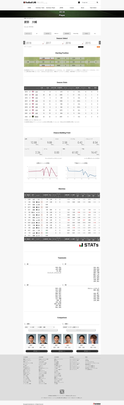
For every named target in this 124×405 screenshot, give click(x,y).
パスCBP (72, 195)
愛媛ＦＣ (56, 377)
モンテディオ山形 (42, 364)
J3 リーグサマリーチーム (75, 366)
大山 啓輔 (58, 298)
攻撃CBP (67, 195)
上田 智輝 (58, 269)
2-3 (39, 209)
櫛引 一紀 (96, 274)
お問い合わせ (72, 395)
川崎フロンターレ (26, 369)
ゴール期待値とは (88, 369)
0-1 (39, 207)
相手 (33, 195)
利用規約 (50, 395)
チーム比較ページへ (43, 330)
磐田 (34, 209)
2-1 (39, 199)
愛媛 (34, 207)
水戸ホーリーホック (27, 360)
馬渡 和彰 (96, 271)
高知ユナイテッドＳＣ (58, 378)
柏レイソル (25, 364)
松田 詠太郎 (57, 303)
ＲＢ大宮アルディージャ (43, 368)
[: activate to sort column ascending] (28, 88)
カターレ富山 (41, 374)
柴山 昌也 (58, 307)
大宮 (36, 91)
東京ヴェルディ (26, 366)
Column (72, 7)
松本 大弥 (58, 288)
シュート (71, 87)
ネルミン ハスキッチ (93, 288)
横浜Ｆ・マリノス (26, 370)
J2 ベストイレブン (73, 365)
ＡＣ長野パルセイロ (58, 365)
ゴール (65, 87)
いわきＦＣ (41, 365)
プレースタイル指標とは (90, 365)
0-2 (39, 202)
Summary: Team (40, 7)
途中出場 (53, 87)
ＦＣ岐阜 (56, 368)
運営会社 (68, 395)
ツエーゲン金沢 (57, 366)
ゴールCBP (98, 194)
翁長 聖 (59, 300)
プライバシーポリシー (61, 395)
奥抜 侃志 (58, 297)
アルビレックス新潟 (42, 373)
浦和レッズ (25, 361)
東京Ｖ (33, 212)
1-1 (39, 212)
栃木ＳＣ (56, 360)
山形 (34, 233)
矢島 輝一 (96, 293)
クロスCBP (77, 194)
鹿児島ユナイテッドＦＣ (59, 382)
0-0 (39, 204)
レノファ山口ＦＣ (57, 374)
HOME (29, 7)
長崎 (34, 235)
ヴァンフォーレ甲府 (42, 372)
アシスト (83, 87)
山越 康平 (96, 279)
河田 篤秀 (96, 297)
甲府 (34, 202)
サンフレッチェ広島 (27, 381)
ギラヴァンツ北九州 (58, 379)
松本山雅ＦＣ (56, 364)
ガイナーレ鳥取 (57, 373)
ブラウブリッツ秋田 (42, 363)
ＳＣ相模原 (56, 363)
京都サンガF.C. (26, 374)
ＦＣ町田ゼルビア (26, 368)
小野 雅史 (58, 305)
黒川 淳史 (58, 295)
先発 (47, 87)
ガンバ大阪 (25, 375)
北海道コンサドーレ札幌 (43, 359)
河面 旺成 (96, 269)
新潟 (34, 215)
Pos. (50, 195)
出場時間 (59, 87)
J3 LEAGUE (56, 357)
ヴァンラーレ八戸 (42, 360)
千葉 (34, 225)
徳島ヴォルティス (42, 378)
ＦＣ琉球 (56, 383)
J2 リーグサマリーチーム (75, 363)
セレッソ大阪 (25, 377)
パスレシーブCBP (88, 194)
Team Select (93, 7)
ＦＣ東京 (25, 365)
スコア (38, 195)
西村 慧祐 (96, 276)
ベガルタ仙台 (41, 361)
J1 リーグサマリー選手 (74, 360)
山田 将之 (96, 281)
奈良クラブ (56, 372)
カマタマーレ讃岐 (57, 375)
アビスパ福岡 (25, 382)
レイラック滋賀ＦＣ (58, 369)
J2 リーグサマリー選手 (74, 364)
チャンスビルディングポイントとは (53, 158)
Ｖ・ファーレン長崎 (27, 383)
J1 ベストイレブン (73, 361)
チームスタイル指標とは (90, 366)
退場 (95, 87)
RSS (98, 46)
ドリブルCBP (83, 194)
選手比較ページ (36, 351)
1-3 (39, 222)
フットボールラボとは (89, 361)
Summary (72, 357)
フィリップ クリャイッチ (54, 272)
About (82, 7)
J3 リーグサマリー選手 (74, 368)
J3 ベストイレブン (73, 369)
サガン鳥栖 (41, 381)
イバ (98, 291)
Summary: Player (50, 7)
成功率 (77, 87)
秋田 (34, 204)
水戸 (34, 199)
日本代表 (87, 360)
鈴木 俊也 (96, 277)
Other (86, 357)
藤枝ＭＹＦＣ (41, 377)
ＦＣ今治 (40, 379)
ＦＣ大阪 (56, 370)
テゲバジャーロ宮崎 (42, 383)
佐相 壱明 (96, 298)
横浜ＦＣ (40, 369)
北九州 (33, 222)
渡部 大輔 (96, 272)
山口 (34, 230)
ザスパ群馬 (56, 361)
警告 (89, 87)
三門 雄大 (58, 291)
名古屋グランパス (26, 373)
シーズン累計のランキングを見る (91, 158)
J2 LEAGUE (41, 357)
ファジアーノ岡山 (26, 379)
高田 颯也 (96, 290)
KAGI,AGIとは (88, 364)
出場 (42, 87)
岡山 (34, 220)
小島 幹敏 (58, 302)
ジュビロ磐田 (41, 375)
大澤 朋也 (96, 300)
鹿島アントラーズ (26, 359)
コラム (86, 359)
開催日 (28, 195)
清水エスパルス (26, 372)
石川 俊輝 (58, 290)
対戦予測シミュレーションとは (91, 368)
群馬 (34, 217)
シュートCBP (93, 194)
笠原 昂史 (58, 267)
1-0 (39, 230)
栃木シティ (41, 366)
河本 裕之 (96, 267)
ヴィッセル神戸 (26, 378)
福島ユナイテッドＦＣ (58, 359)
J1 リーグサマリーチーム (75, 359)
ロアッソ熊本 (56, 381)
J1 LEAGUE (25, 357)
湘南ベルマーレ (42, 370)
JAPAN (61, 7)
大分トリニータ (42, 382)
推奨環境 (54, 395)
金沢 (34, 227)
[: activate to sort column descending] (25, 88)
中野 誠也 (96, 295)
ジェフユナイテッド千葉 (28, 363)
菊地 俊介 (58, 293)
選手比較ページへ (81, 330)
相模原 (36, 116)
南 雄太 (59, 271)
